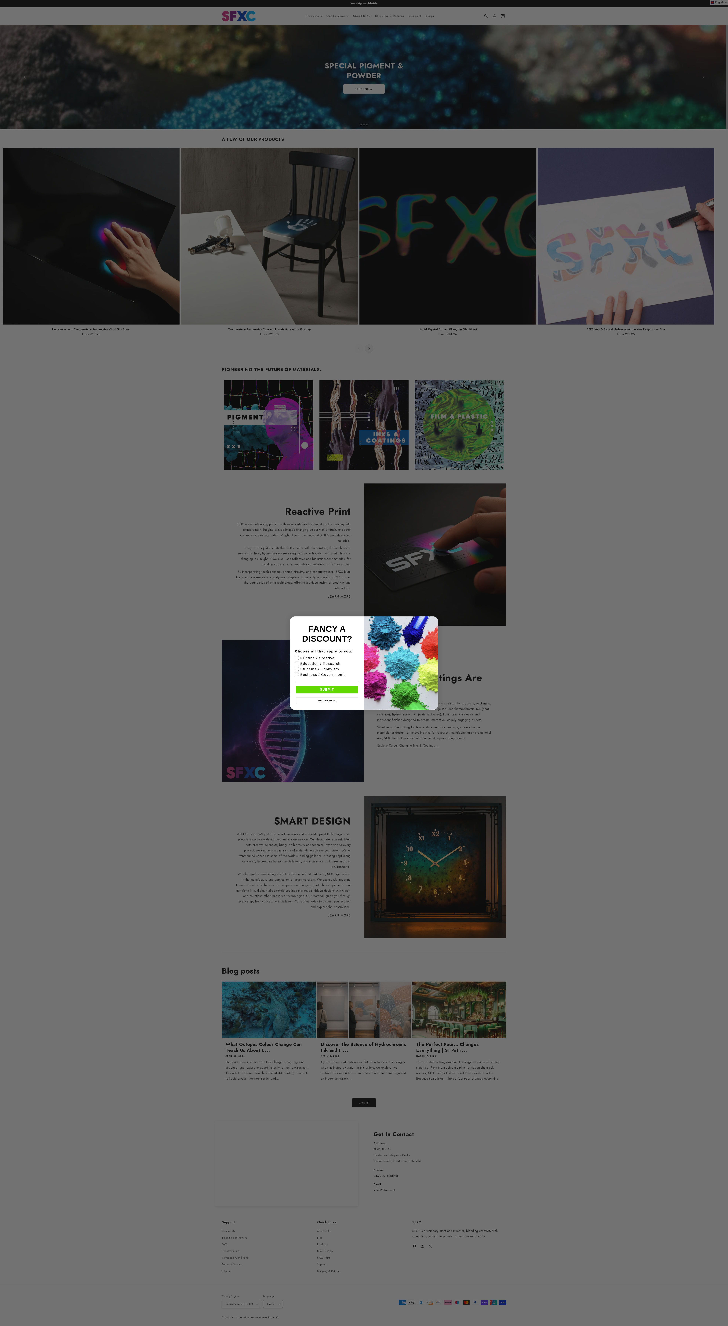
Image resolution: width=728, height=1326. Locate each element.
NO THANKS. (327, 700)
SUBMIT (327, 689)
